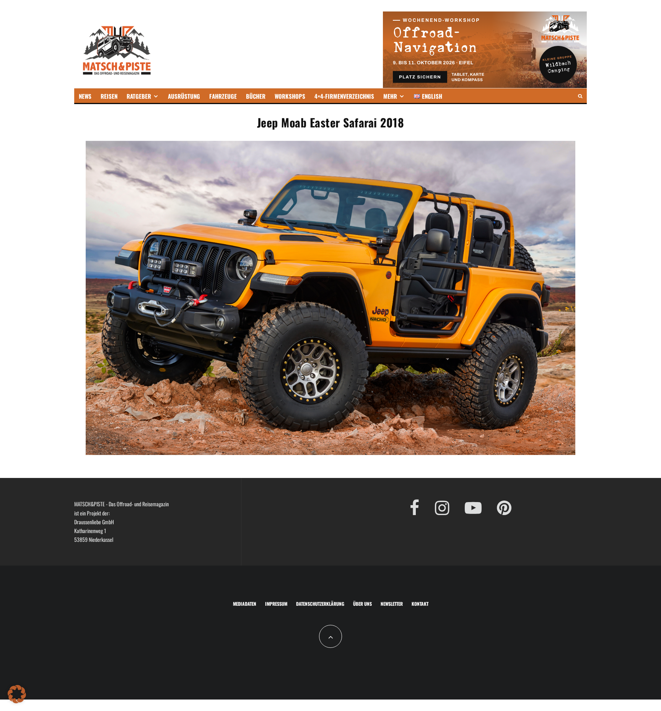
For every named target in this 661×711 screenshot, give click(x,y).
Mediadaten (244, 603)
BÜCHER (255, 96)
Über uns (362, 603)
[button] (17, 694)
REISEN (109, 96)
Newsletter (392, 603)
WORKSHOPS (290, 96)
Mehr (390, 96)
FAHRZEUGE (223, 96)
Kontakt (420, 603)
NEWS (85, 96)
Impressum (276, 603)
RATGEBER (139, 96)
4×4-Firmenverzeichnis (344, 96)
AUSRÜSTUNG (184, 96)
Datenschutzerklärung (320, 603)
